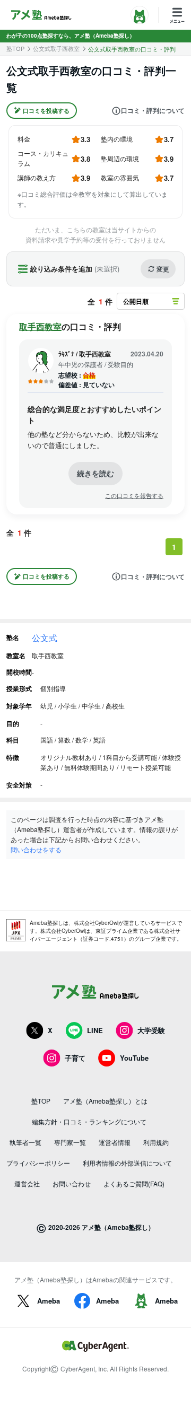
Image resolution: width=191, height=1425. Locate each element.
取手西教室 (40, 326)
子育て (75, 1058)
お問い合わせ (72, 1183)
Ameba (48, 1301)
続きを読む (95, 473)
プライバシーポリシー (38, 1162)
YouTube (134, 1058)
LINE (95, 1030)
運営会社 (27, 1183)
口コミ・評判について (153, 111)
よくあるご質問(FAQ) (133, 1183)
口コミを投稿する (46, 111)
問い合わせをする (36, 849)
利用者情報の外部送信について (127, 1162)
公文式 (44, 638)
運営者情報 (115, 1142)
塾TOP (15, 49)
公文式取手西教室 (56, 49)
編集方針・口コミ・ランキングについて (89, 1121)
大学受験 (151, 1030)
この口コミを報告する (134, 496)
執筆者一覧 (25, 1142)
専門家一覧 (70, 1142)
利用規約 (156, 1142)
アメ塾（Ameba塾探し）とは (105, 1100)
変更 (163, 269)
